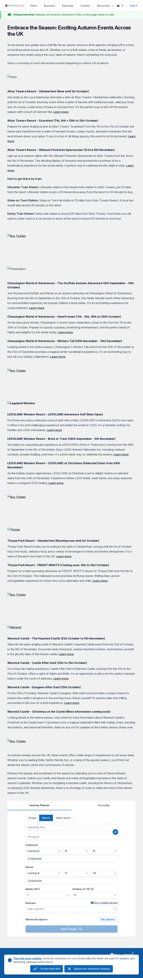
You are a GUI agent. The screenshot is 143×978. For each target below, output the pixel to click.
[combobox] (71, 827)
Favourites (104, 805)
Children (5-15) (81, 889)
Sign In (133, 5)
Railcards (67, 5)
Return (29, 867)
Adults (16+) (32, 889)
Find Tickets (69, 929)
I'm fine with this (50, 968)
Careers (85, 5)
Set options (108, 919)
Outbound (31, 844)
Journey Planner (39, 805)
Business (49, 5)
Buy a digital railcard (106, 902)
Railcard (30, 903)
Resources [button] (103, 5)
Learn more (61, 112)
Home (33, 5)
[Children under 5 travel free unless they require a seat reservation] (92, 889)
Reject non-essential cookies (92, 968)
